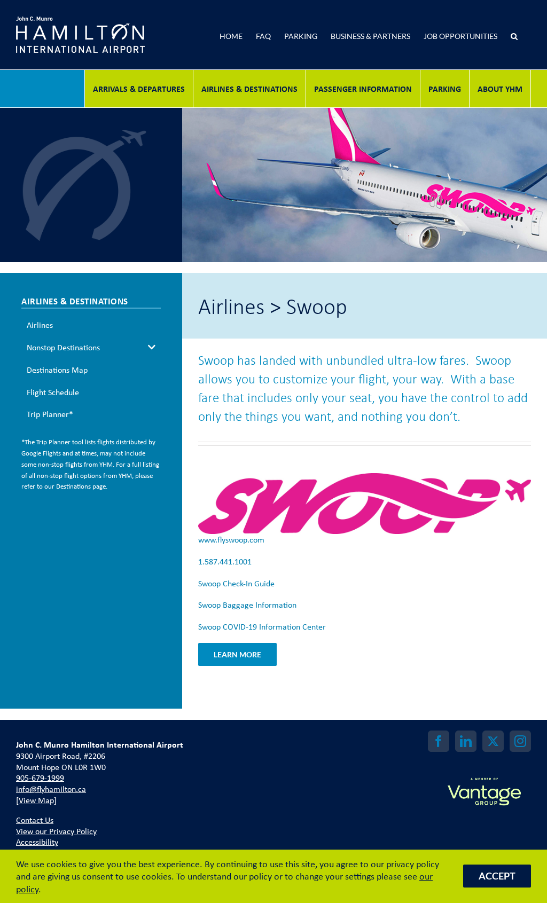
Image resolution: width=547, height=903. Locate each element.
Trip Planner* (50, 414)
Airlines (40, 325)
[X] (493, 741)
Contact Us (34, 820)
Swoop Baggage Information (247, 604)
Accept (497, 876)
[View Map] (36, 800)
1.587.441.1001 (225, 561)
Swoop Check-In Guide (236, 583)
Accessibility (37, 841)
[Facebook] (438, 741)
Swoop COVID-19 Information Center (262, 626)
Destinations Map (57, 369)
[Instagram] (520, 741)
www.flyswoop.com (231, 539)
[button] (514, 34)
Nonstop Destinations (63, 347)
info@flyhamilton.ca (51, 789)
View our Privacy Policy (56, 831)
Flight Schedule (53, 392)
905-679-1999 (40, 777)
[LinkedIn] (465, 741)
